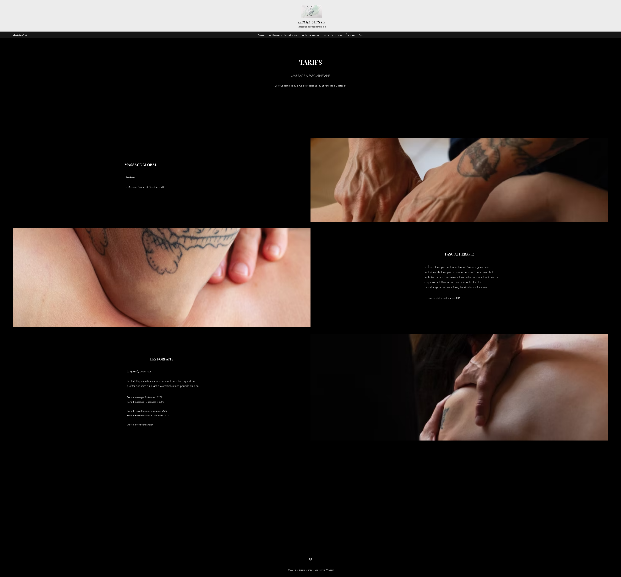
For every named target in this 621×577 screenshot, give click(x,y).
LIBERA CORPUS (311, 22)
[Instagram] (310, 559)
